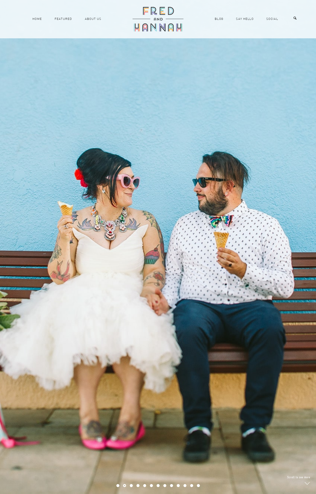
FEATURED (63, 19)
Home (37, 19)
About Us (93, 19)
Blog (219, 19)
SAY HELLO (245, 19)
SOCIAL (272, 19)
